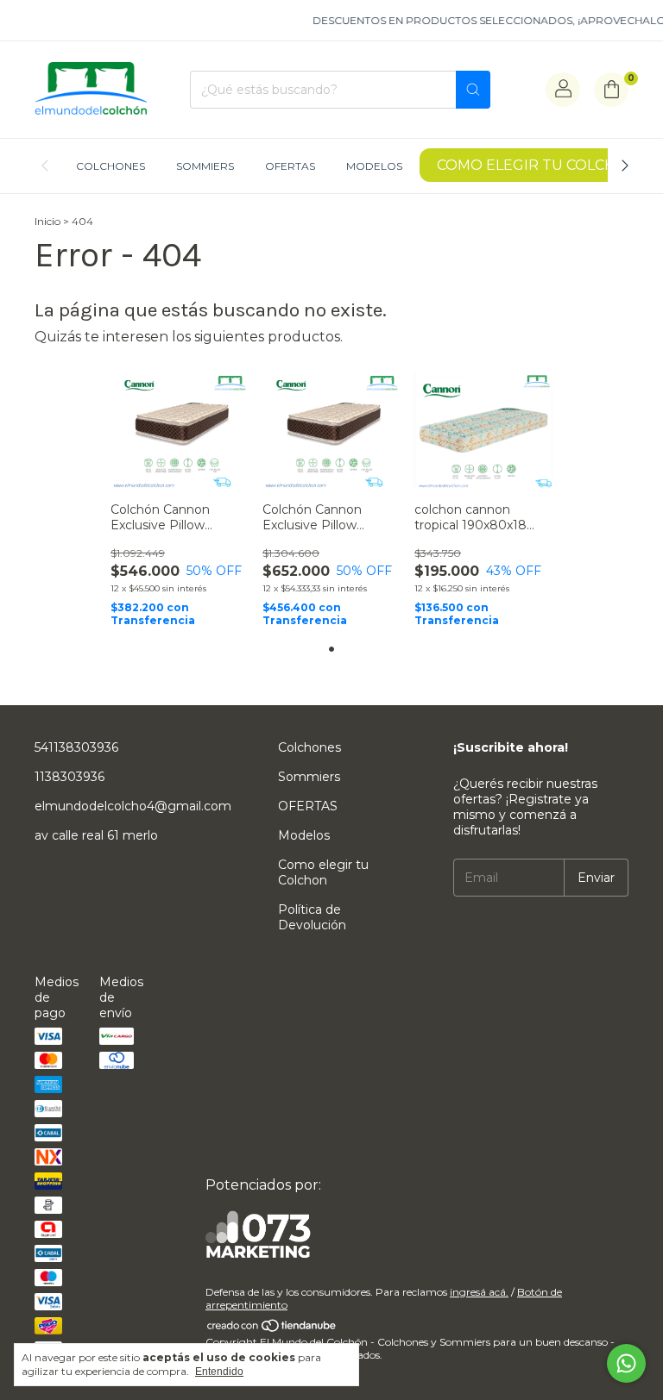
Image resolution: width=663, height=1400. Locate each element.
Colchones (110, 165)
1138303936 (69, 776)
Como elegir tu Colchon (538, 165)
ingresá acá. (479, 1291)
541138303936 (76, 747)
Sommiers (205, 165)
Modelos (374, 165)
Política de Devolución (312, 917)
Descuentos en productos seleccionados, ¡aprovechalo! (482, 20)
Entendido (219, 1372)
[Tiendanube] (272, 1328)
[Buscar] (473, 90)
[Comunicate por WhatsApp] (626, 1363)
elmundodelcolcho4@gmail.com (133, 806)
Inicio (47, 221)
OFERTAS (290, 165)
